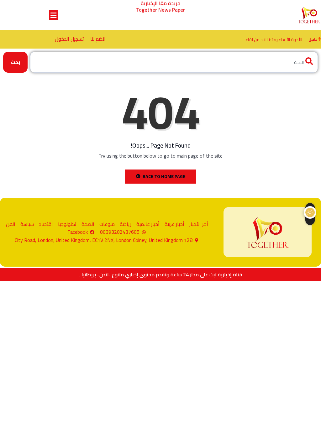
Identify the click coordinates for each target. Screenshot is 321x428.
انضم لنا (98, 39)
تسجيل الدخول (69, 39)
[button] (53, 15)
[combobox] (174, 62)
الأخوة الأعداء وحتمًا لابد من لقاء (274, 39)
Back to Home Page (164, 176)
